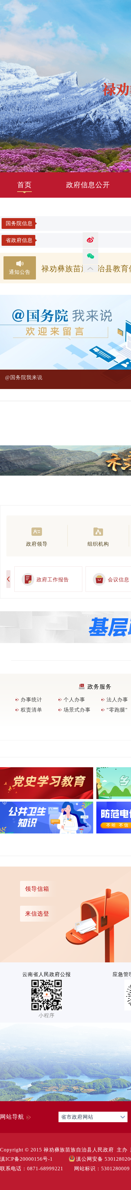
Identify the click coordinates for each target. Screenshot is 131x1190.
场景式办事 (77, 709)
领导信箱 (37, 889)
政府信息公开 (88, 185)
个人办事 (74, 699)
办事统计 (31, 699)
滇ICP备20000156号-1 (26, 1159)
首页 (24, 185)
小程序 (46, 1015)
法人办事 (117, 699)
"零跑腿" (117, 709)
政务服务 (99, 687)
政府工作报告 (53, 579)
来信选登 (37, 913)
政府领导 (37, 544)
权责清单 (31, 709)
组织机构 (98, 544)
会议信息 (118, 579)
